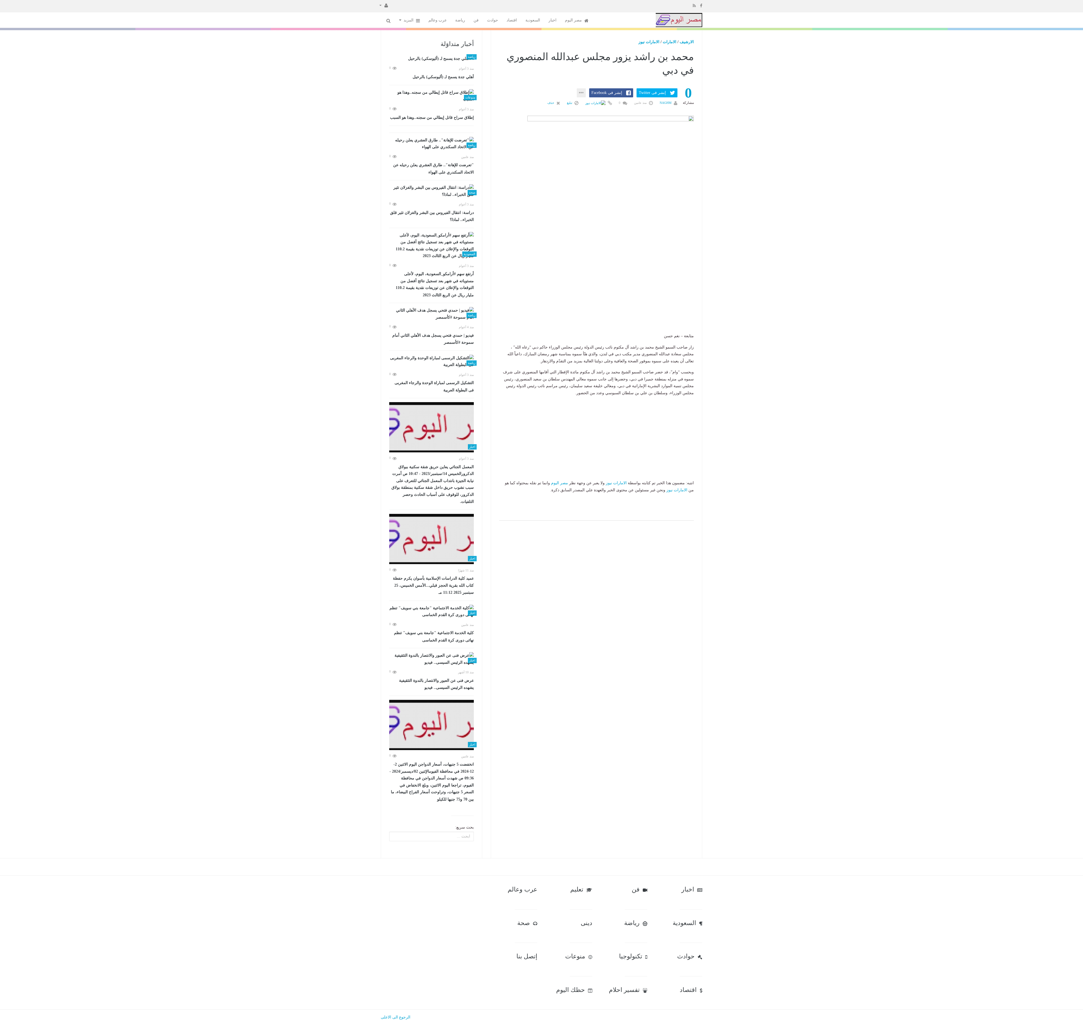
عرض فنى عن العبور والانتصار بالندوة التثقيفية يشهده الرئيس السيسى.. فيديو (436, 684)
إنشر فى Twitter (652, 93)
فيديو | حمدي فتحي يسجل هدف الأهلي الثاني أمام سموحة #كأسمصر (433, 339)
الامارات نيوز (649, 42)
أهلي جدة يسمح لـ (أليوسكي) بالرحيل (443, 77)
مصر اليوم (574, 20)
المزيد (409, 20)
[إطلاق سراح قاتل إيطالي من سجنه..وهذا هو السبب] (431, 96)
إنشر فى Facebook (606, 93)
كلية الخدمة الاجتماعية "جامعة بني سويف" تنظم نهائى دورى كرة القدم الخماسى (434, 636)
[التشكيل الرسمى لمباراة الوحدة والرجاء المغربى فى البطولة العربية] (431, 362)
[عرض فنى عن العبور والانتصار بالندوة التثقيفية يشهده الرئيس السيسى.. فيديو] (431, 659)
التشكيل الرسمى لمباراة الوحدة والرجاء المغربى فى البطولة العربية (434, 386)
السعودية (532, 20)
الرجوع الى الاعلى (395, 1017)
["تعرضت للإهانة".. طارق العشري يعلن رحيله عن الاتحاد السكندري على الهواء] (431, 144)
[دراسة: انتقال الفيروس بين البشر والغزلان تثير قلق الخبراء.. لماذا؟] (431, 191)
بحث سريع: (464, 827)
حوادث (492, 20)
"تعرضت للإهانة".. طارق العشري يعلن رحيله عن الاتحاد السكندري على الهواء (433, 168)
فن (476, 20)
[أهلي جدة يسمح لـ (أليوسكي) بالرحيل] (431, 58)
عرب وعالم (437, 20)
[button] (383, 5)
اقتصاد (512, 20)
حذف (551, 102)
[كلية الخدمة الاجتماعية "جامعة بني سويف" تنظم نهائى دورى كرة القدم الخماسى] (431, 612)
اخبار (552, 20)
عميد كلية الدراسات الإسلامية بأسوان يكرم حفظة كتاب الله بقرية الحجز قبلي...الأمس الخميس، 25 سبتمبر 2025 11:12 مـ (433, 585)
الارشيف (687, 42)
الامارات (669, 42)
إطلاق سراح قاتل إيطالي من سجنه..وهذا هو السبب (432, 117)
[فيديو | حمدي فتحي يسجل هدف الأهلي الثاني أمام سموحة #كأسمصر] (431, 314)
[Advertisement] (596, 297)
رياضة (460, 20)
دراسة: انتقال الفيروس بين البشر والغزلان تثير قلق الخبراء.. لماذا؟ (432, 216)
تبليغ (570, 102)
